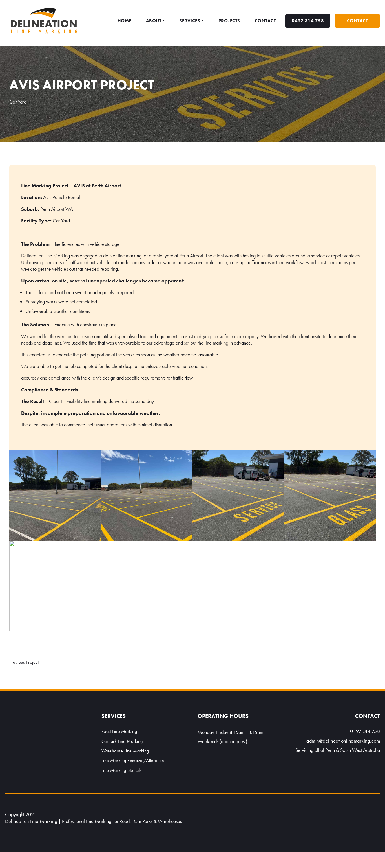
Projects (229, 21)
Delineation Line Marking (31, 821)
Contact (265, 21)
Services (189, 21)
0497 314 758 (308, 21)
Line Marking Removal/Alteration (132, 760)
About (153, 21)
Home (124, 21)
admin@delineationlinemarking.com (343, 740)
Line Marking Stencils (121, 770)
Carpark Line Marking (122, 741)
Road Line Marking (119, 731)
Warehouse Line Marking (125, 751)
